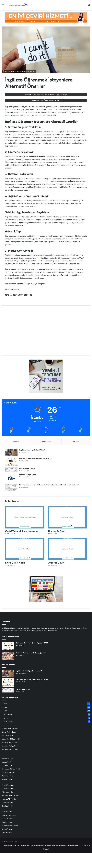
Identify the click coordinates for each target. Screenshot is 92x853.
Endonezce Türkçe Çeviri (11, 769)
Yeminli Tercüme (8, 785)
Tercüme (30, 845)
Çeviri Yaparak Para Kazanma (21, 531)
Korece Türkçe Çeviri (27, 475)
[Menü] (3, 5)
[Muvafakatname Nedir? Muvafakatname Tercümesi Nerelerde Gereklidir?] (11, 487)
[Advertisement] (46, 332)
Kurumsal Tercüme (14, 842)
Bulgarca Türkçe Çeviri (10, 749)
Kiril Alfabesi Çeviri (27, 469)
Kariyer (5, 718)
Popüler (16, 441)
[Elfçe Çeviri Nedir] (24, 549)
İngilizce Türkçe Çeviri (10, 728)
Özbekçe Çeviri (7, 802)
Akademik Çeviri (57, 531)
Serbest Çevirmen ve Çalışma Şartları (31, 653)
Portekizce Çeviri (8, 758)
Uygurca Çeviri (56, 562)
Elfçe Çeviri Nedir (15, 562)
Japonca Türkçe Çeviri (10, 799)
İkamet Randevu (7, 822)
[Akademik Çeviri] (67, 517)
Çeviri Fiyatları (7, 832)
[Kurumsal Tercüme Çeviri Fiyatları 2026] (11, 461)
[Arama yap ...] (89, 5)
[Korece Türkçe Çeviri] (11, 477)
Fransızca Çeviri (7, 735)
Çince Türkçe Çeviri (9, 772)
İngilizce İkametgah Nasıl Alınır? (32, 450)
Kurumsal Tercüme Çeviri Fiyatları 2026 (35, 459)
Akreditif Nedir (7, 829)
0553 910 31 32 (55, 100)
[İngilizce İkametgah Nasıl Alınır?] (11, 452)
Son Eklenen (46, 441)
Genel (5, 703)
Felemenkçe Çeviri (8, 792)
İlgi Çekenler (7, 714)
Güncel (5, 711)
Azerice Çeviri (7, 779)
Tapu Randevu (7, 812)
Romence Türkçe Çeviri (10, 795)
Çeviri (5, 707)
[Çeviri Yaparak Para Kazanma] (24, 517)
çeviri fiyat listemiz (39, 95)
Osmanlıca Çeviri (8, 765)
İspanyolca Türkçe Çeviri (11, 739)
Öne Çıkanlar (7, 721)
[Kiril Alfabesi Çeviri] (11, 469)
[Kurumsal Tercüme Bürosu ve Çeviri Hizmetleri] (18, 5)
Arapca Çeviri (6, 762)
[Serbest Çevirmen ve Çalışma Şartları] (8, 656)
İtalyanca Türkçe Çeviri (10, 746)
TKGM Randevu (7, 819)
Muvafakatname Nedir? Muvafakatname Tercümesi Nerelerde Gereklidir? (49, 485)
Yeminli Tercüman (8, 788)
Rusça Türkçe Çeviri (9, 732)
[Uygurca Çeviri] (67, 549)
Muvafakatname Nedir (10, 826)
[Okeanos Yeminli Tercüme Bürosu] (46, 17)
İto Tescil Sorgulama (9, 815)
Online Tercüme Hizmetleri (44, 845)
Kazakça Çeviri (7, 806)
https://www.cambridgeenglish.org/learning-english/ (50, 255)
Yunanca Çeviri (7, 776)
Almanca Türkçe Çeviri (10, 742)
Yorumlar (75, 441)
